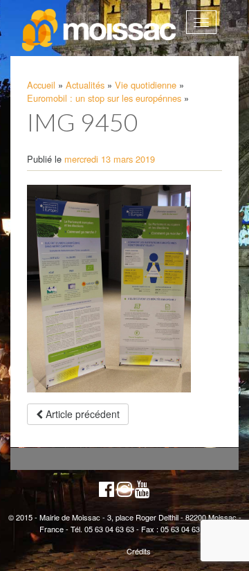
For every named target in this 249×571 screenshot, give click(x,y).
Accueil (41, 84)
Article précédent (81, 414)
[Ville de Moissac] (99, 30)
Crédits (139, 550)
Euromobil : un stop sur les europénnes (104, 98)
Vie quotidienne (145, 84)
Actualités (85, 84)
